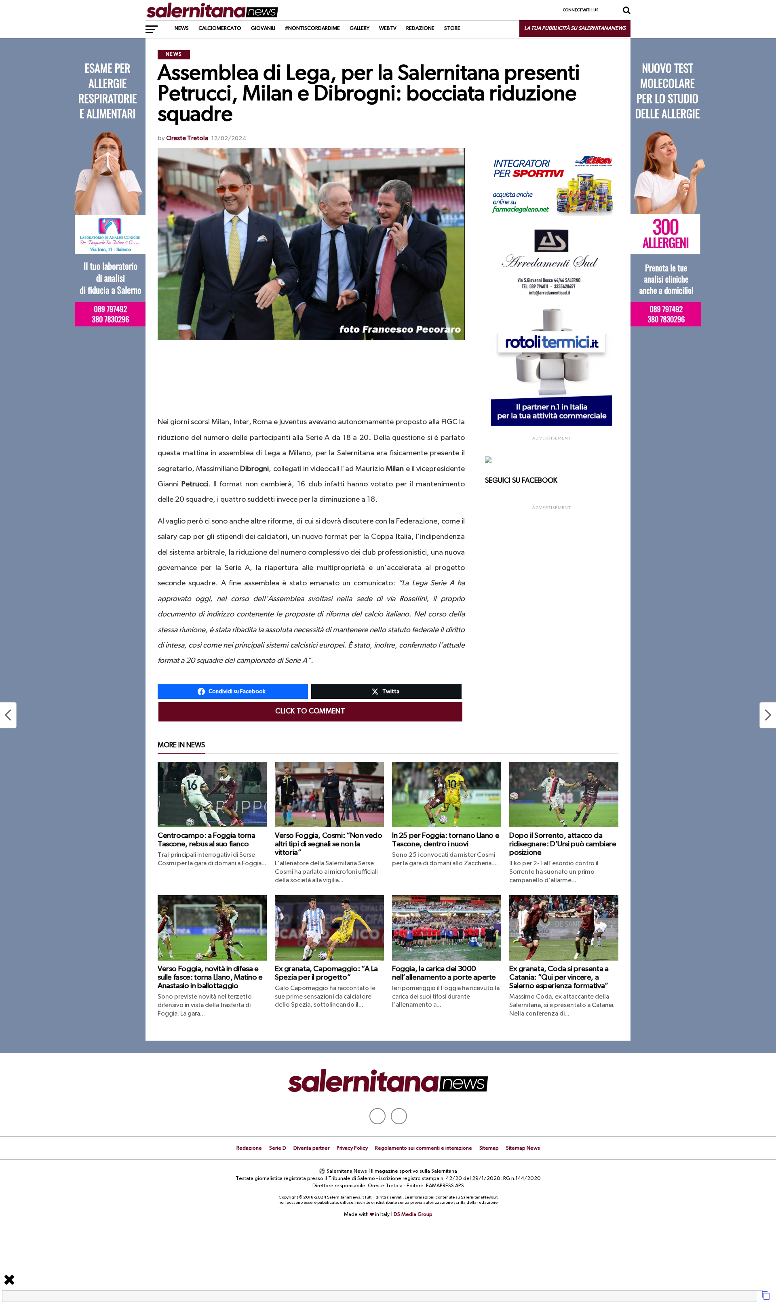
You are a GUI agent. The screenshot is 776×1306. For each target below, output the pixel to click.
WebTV (387, 28)
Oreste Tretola (187, 138)
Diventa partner (311, 1148)
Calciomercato (219, 28)
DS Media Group (413, 1214)
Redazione (420, 28)
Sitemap (489, 1148)
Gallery (359, 28)
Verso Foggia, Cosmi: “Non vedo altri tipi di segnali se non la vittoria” (328, 844)
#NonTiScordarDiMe (312, 28)
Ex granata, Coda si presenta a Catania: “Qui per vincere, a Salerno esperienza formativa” (558, 977)
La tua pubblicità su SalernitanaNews (575, 28)
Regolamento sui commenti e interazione (423, 1148)
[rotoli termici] (551, 424)
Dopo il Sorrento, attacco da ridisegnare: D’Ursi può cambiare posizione (562, 844)
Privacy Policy (352, 1148)
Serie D (277, 1148)
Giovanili (263, 28)
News (182, 28)
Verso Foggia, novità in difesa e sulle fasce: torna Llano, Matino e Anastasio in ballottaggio (210, 977)
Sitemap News (523, 1148)
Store (452, 28)
